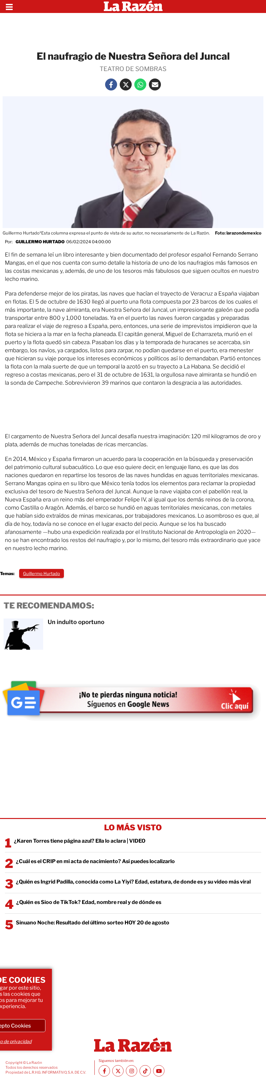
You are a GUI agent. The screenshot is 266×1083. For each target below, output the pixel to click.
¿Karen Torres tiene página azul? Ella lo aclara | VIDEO (79, 841)
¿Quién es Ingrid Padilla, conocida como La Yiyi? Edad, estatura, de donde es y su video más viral (133, 882)
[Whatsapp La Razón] (140, 84)
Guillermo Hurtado (40, 241)
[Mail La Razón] (155, 84)
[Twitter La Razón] (126, 84)
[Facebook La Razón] (111, 84)
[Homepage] (133, 6)
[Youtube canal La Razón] (158, 1071)
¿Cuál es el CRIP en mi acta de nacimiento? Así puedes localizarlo (95, 861)
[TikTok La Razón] (145, 1071)
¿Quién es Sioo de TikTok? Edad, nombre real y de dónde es (88, 902)
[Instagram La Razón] (131, 1071)
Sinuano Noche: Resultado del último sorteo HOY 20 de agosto (92, 923)
